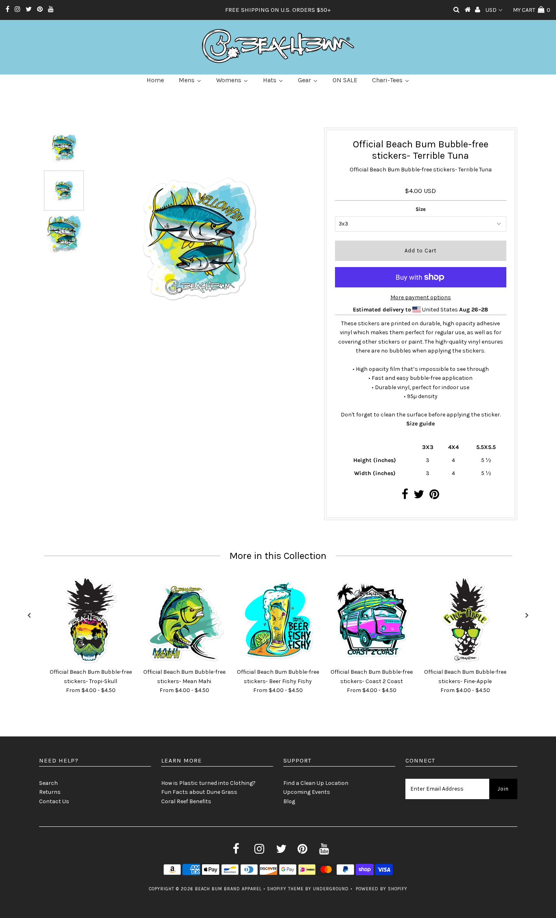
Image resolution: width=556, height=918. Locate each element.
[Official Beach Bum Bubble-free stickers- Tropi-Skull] (91, 619)
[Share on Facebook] (405, 496)
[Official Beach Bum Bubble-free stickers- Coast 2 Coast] (371, 619)
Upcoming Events (306, 792)
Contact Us (54, 801)
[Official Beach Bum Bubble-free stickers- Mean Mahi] (184, 619)
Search (48, 783)
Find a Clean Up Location (315, 783)
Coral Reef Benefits (186, 801)
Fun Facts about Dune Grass (199, 792)
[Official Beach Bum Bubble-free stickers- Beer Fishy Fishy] (278, 619)
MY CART (531, 10)
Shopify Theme (285, 889)
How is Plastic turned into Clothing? (208, 783)
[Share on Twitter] (419, 496)
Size (421, 209)
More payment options (420, 297)
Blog (289, 801)
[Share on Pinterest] (434, 496)
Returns (50, 792)
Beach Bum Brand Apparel (228, 889)
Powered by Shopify (381, 889)
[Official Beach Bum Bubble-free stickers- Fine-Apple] (465, 619)
